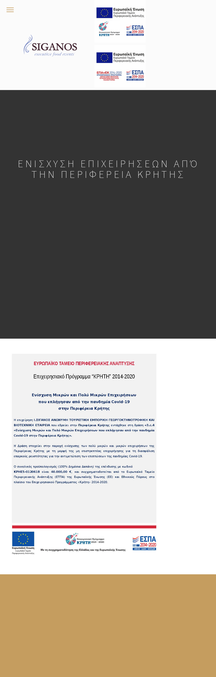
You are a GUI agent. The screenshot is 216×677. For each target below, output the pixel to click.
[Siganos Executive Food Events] (50, 45)
